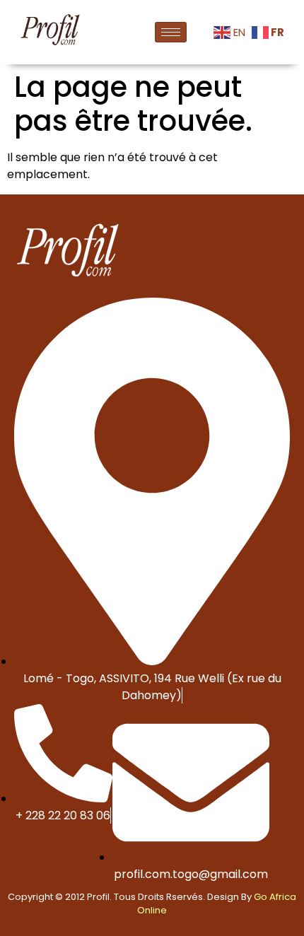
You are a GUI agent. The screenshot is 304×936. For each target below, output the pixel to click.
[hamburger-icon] (171, 32)
